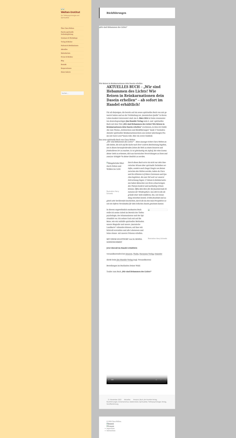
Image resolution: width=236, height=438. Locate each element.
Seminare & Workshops (69, 38)
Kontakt (63, 64)
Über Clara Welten (67, 28)
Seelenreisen (134, 402)
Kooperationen (66, 68)
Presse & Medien (67, 57)
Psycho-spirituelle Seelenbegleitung (67, 33)
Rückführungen (112, 402)
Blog (62, 61)
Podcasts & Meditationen (69, 46)
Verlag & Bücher (66, 42)
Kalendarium (65, 53)
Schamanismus (123, 402)
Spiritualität (143, 402)
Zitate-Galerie (66, 72)
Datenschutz (111, 431)
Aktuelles (64, 49)
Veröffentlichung (112, 404)
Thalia (136, 254)
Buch (141, 400)
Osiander (158, 254)
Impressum (111, 428)
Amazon (128, 254)
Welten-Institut (70, 12)
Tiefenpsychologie (154, 402)
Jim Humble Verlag (124, 260)
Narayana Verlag (146, 254)
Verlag (164, 402)
